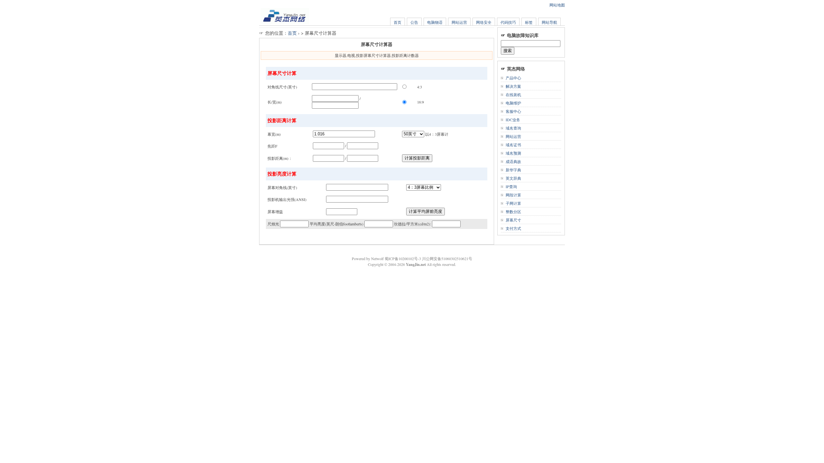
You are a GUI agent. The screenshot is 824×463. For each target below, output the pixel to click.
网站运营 (459, 22)
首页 (397, 22)
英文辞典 (513, 178)
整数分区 (513, 211)
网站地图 (557, 4)
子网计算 (513, 203)
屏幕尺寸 (513, 219)
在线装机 (513, 94)
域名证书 (513, 144)
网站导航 (549, 22)
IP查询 (511, 186)
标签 (529, 22)
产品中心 (513, 77)
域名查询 (513, 128)
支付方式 (513, 228)
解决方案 (513, 86)
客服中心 (513, 111)
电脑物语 (435, 22)
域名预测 (513, 153)
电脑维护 (513, 102)
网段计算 (513, 194)
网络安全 (484, 22)
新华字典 (513, 169)
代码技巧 (508, 22)
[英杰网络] (285, 22)
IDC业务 (513, 119)
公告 (414, 22)
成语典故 (513, 161)
